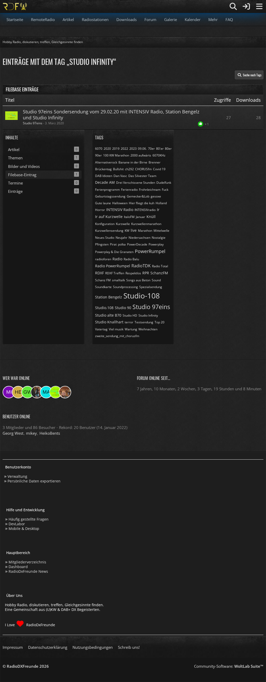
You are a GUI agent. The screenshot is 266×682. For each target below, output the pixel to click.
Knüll (151, 216)
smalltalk (118, 280)
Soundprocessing (125, 287)
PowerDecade (137, 244)
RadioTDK (141, 266)
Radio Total (160, 266)
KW (127, 230)
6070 (98, 148)
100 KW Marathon (116, 155)
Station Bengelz (108, 297)
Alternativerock (106, 162)
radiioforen (103, 259)
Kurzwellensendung (109, 230)
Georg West (13, 433)
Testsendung (144, 322)
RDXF (99, 272)
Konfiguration (105, 224)
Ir (158, 209)
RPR (145, 272)
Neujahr (121, 237)
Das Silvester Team (142, 176)
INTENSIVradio (145, 210)
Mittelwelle (161, 230)
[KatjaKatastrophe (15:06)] (37, 392)
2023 (133, 148)
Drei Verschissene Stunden (135, 182)
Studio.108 (104, 307)
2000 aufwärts (140, 155)
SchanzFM (159, 272)
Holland (161, 203)
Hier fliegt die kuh (141, 203)
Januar (140, 217)
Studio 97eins (32, 123)
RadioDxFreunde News (28, 571)
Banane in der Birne (132, 162)
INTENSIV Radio (119, 209)
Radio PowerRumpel (112, 265)
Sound (156, 280)
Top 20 (159, 322)
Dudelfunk (163, 182)
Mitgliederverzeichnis (27, 562)
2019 (115, 148)
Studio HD (130, 315)
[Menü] (259, 6)
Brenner (155, 162)
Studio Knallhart (109, 321)
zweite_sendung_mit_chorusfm (117, 336)
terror (129, 322)
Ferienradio (129, 189)
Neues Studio (104, 237)
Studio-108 (141, 296)
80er (168, 148)
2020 (107, 148)
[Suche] (233, 6)
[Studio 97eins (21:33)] (55, 392)
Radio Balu (131, 259)
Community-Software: (228, 666)
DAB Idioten (103, 176)
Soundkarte (103, 287)
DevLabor (17, 523)
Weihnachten (147, 329)
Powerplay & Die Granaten (114, 252)
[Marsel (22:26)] (46, 392)
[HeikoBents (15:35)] (18, 392)
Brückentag (103, 169)
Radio (117, 258)
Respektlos (133, 273)
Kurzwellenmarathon (146, 224)
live (134, 230)
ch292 (129, 169)
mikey (31, 433)
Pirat (113, 244)
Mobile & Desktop (24, 528)
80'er (160, 148)
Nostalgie (158, 237)
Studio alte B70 (108, 315)
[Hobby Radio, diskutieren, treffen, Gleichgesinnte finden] (15, 6)
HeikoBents (49, 433)
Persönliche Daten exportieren (34, 481)
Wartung (131, 329)
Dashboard (18, 566)
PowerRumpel (150, 251)
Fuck (165, 189)
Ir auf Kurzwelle (109, 216)
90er (98, 155)
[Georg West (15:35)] (27, 392)
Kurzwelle (123, 224)
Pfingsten (102, 244)
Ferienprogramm (107, 189)
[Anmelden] (246, 6)
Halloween (120, 203)
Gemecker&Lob (138, 196)
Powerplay (156, 244)
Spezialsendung (150, 287)
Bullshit (118, 169)
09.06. (142, 148)
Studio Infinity (148, 315)
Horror (100, 210)
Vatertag (101, 329)
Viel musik (116, 329)
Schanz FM (103, 280)
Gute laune (103, 203)
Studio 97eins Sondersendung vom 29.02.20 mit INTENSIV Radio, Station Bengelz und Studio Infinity (111, 114)
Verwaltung (17, 476)
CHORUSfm (143, 169)
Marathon (145, 230)
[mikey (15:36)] (9, 392)
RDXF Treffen (114, 273)
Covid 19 (159, 169)
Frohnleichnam (150, 189)
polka (122, 244)
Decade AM (105, 182)
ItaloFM (129, 217)
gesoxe (156, 196)
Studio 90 (123, 307)
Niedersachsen (139, 237)
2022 (124, 148)
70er (151, 148)
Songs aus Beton (138, 280)
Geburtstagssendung (110, 196)
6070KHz (158, 155)
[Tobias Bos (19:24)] (65, 392)
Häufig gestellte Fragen (29, 519)
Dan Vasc (120, 176)
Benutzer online (16, 416)
